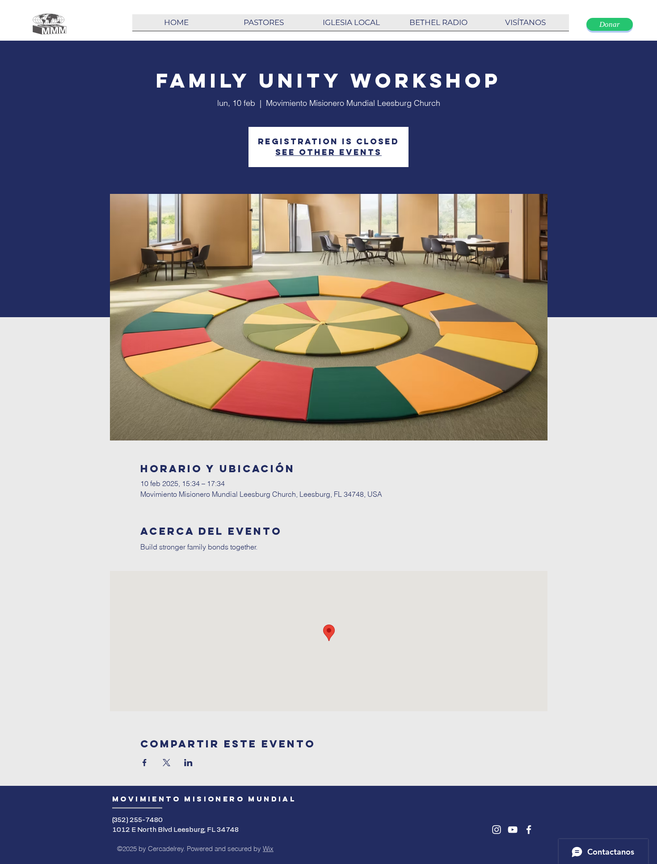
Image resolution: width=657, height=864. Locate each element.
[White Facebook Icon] (529, 829)
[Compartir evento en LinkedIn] (188, 762)
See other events (328, 152)
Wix (268, 848)
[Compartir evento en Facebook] (144, 762)
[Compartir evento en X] (166, 762)
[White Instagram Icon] (496, 829)
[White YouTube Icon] (512, 829)
